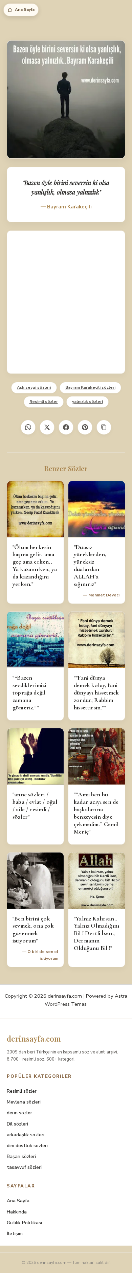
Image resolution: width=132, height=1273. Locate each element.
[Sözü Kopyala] (103, 427)
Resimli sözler (43, 401)
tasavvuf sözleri (24, 1167)
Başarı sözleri (21, 1156)
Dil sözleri (17, 1124)
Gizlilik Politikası (24, 1223)
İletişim (15, 1233)
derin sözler (19, 1113)
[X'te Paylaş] (47, 427)
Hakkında (17, 1212)
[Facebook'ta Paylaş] (66, 427)
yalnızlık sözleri (87, 401)
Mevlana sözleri (24, 1102)
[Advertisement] (66, 302)
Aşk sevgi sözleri (34, 387)
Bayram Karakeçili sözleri (90, 387)
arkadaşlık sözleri (25, 1135)
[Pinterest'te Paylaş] (85, 427)
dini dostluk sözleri (27, 1145)
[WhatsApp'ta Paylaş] (28, 427)
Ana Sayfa (25, 9)
